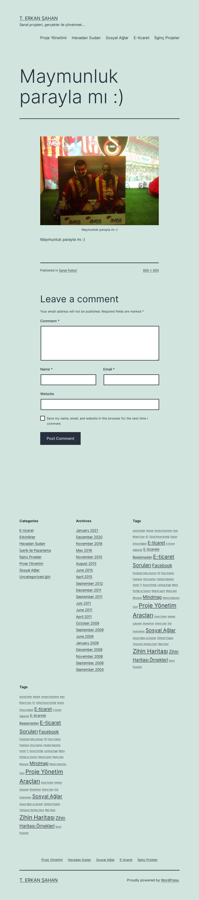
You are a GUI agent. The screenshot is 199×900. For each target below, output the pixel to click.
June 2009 (84, 636)
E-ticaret (141, 37)
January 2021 (87, 530)
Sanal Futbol (68, 270)
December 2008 (89, 650)
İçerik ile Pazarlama (35, 550)
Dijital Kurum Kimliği (159, 536)
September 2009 (90, 630)
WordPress (170, 880)
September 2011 (89, 597)
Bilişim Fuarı (139, 536)
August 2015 (86, 564)
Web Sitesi (163, 644)
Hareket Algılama (165, 579)
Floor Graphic (167, 573)
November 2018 (89, 544)
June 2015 (84, 570)
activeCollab (139, 530)
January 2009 (87, 643)
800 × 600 (151, 270)
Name (46, 369)
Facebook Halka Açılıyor (144, 573)
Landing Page (164, 585)
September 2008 (90, 663)
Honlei (136, 585)
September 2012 (89, 583)
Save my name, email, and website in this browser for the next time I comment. (97, 420)
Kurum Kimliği (149, 585)
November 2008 (89, 656)
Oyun (135, 606)
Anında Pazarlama (163, 530)
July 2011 (83, 603)
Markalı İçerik (158, 591)
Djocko (173, 536)
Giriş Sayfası (149, 579)
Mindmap (152, 596)
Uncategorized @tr (35, 577)
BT (147, 536)
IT (141, 585)
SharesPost (148, 623)
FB (158, 573)
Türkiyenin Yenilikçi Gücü (145, 644)
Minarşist (137, 598)
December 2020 (89, 537)
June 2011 (84, 610)
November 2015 (89, 557)
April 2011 (84, 617)
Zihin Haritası (150, 651)
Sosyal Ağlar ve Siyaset (144, 638)
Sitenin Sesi (161, 623)
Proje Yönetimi (53, 37)
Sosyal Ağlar (117, 37)
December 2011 (88, 590)
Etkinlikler (27, 537)
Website (47, 394)
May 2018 (84, 550)
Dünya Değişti (140, 543)
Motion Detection (171, 598)
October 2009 (87, 623)
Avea (175, 530)
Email (109, 369)
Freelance (137, 579)
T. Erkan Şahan (38, 18)
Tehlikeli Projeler (165, 638)
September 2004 (90, 669)
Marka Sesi (171, 591)
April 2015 (84, 577)
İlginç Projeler (167, 37)
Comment (49, 321)
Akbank (150, 530)
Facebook (162, 565)
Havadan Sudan (86, 37)
